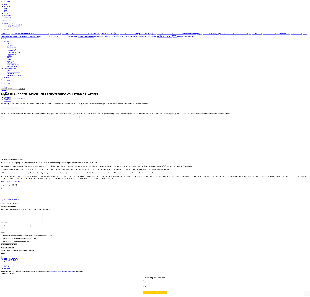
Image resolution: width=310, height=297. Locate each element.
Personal (6, 11)
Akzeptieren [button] (79, 271)
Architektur (7, 6)
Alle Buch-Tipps (8, 23)
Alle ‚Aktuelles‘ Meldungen (12, 27)
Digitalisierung (146, 33)
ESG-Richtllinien (169, 34)
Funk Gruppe (11, 50)
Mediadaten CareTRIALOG (15, 75)
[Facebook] (1, 262)
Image (259, 34)
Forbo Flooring (11, 49)
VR (154, 36)
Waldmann (10, 61)
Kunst (305, 34)
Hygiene (253, 34)
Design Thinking (131, 34)
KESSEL (9, 56)
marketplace (7, 17)
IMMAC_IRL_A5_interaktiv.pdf (11, 182)
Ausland (46, 34)
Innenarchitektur (269, 34)
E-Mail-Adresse (5, 229)
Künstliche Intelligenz (11, 36)
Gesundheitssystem (226, 34)
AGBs (8, 70)
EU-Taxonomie (178, 34)
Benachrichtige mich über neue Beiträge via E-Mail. (16, 241)
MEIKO (9, 58)
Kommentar (4, 222)
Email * (145, 286)
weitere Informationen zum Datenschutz (62, 271)
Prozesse (102, 36)
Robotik (131, 36)
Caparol (9, 43)
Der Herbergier (11, 47)
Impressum (10, 73)
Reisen (124, 36)
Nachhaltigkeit (30, 36)
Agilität (7, 34)
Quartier (118, 36)
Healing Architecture (240, 34)
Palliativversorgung (44, 36)
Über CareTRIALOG (10, 68)
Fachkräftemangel (192, 34)
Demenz (108, 33)
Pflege (5, 4)
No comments (7, 101)
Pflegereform (86, 36)
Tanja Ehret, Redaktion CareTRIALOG (15, 98)
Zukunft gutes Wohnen (185, 36)
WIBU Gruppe (11, 63)
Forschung (207, 34)
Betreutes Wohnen (81, 34)
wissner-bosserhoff (13, 65)
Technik (6, 13)
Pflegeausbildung (62, 36)
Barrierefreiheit (55, 34)
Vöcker (9, 59)
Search (22, 88)
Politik (5, 10)
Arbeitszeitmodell (38, 34)
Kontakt (6, 77)
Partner (6, 42)
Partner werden (12, 66)
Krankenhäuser (296, 34)
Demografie (120, 34)
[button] (5, 39)
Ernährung (160, 34)
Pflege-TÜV (54, 36)
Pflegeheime (73, 36)
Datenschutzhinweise (13, 72)
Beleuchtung (67, 34)
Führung (215, 34)
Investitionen (282, 34)
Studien (139, 36)
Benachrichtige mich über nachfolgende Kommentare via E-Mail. (19, 238)
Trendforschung (147, 36)
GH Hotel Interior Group (14, 52)
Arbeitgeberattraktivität (22, 34)
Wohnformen (167, 36)
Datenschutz (7, 266)
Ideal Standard (11, 54)
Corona (94, 33)
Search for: (3, 87)
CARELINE (10, 45)
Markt (5, 8)
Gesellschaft (7, 15)
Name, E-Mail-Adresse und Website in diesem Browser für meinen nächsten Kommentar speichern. (29, 235)
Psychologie (110, 36)
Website (3, 232)
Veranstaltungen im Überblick (13, 25)
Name (3, 225)
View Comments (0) (7, 247)
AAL (3, 34)
